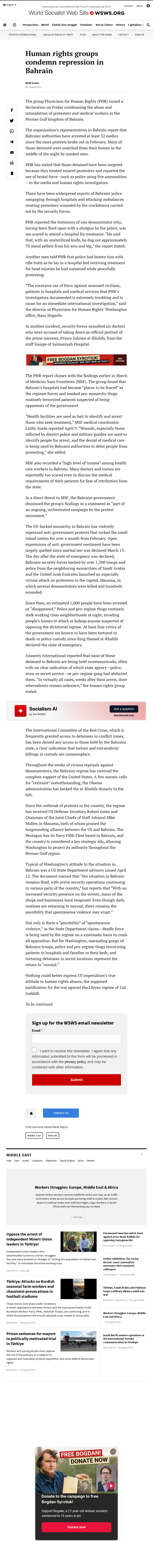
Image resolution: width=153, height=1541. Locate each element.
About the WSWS (102, 34)
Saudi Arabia (67, 1160)
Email (36, 1030)
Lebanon (37, 1160)
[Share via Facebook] (12, 110)
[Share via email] (12, 152)
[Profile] (148, 6)
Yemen (91, 1160)
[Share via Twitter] (12, 120)
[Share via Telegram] (12, 142)
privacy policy (75, 1062)
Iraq (8, 1160)
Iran (16, 1160)
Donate (139, 34)
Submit (77, 1080)
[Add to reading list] (12, 173)
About (139, 5)
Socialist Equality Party (58, 34)
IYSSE (83, 34)
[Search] (148, 26)
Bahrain (52, 1135)
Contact (129, 5)
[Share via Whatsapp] (12, 131)
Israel (25, 1160)
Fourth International (23, 34)
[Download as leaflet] (12, 163)
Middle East (34, 1135)
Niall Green (32, 83)
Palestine (51, 1160)
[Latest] (14, 26)
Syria (80, 1160)
